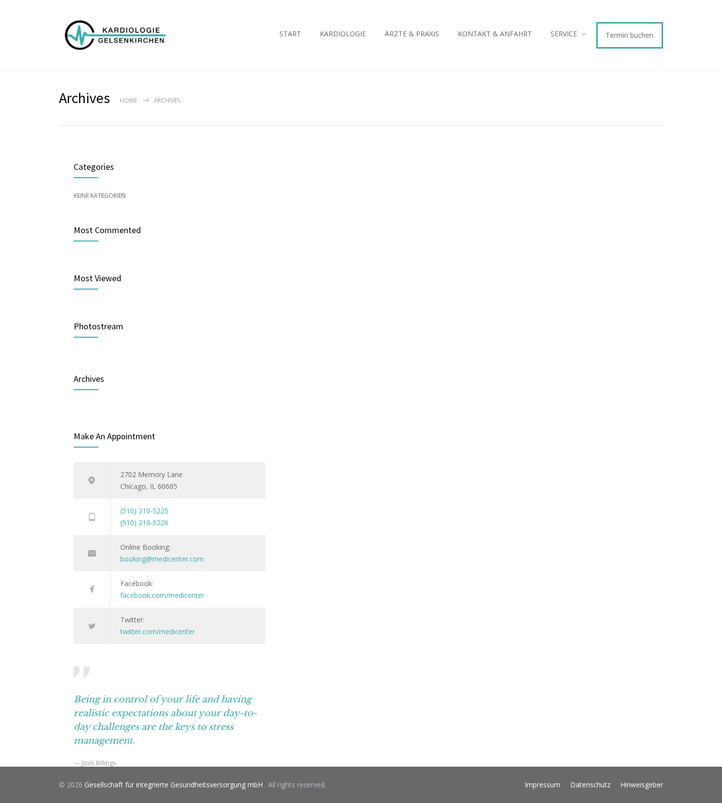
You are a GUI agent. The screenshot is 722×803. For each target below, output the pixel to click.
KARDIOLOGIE (343, 33)
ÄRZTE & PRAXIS (412, 33)
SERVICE (564, 33)
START (290, 33)
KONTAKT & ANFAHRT (495, 33)
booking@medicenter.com (162, 558)
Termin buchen (629, 35)
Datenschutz (590, 784)
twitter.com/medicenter (157, 631)
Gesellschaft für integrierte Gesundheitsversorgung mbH (174, 784)
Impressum (542, 784)
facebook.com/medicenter (162, 595)
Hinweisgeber (641, 784)
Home (128, 100)
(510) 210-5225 (144, 510)
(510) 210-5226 (144, 522)
